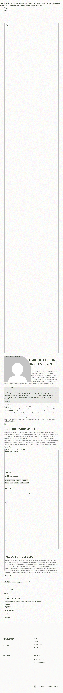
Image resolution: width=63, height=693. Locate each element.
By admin (6, 356)
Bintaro (36, 647)
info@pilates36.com (39, 662)
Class (5, 398)
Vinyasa (22, 482)
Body (13, 480)
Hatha (18, 356)
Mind (11, 482)
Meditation (7, 404)
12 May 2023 (8, 447)
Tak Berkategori (8, 410)
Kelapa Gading (38, 644)
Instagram (6, 659)
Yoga (5, 413)
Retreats (6, 407)
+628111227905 (39, 659)
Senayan (36, 641)
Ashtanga (13, 356)
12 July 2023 (7, 472)
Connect (24, 480)
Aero (5, 392)
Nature (16, 482)
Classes (19, 480)
